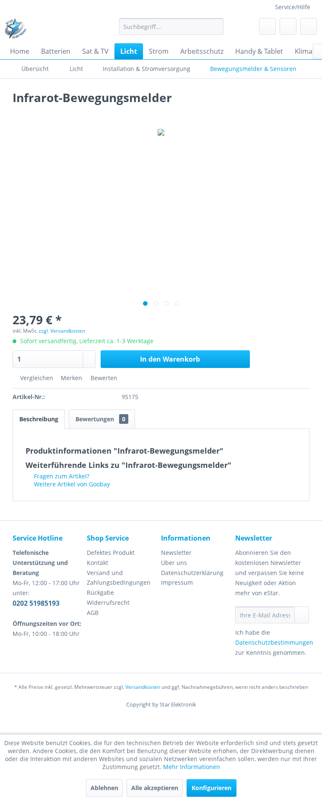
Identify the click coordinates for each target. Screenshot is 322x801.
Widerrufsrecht (108, 603)
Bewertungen (100, 419)
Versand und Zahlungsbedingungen (119, 578)
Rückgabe (100, 592)
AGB (93, 613)
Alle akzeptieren (154, 788)
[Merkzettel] (267, 26)
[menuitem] (171, 26)
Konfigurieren (211, 788)
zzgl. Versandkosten (62, 330)
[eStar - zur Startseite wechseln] (15, 28)
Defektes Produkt (111, 553)
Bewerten (103, 378)
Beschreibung (38, 419)
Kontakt (97, 563)
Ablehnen (104, 788)
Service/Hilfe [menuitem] (292, 7)
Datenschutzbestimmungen (274, 642)
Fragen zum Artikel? (60, 476)
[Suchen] (215, 26)
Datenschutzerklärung (192, 573)
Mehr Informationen (191, 767)
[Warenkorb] (308, 26)
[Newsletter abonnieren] (301, 615)
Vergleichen (35, 378)
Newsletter (176, 553)
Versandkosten (142, 687)
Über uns (174, 563)
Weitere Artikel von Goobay (71, 484)
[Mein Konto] (288, 26)
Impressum (177, 582)
